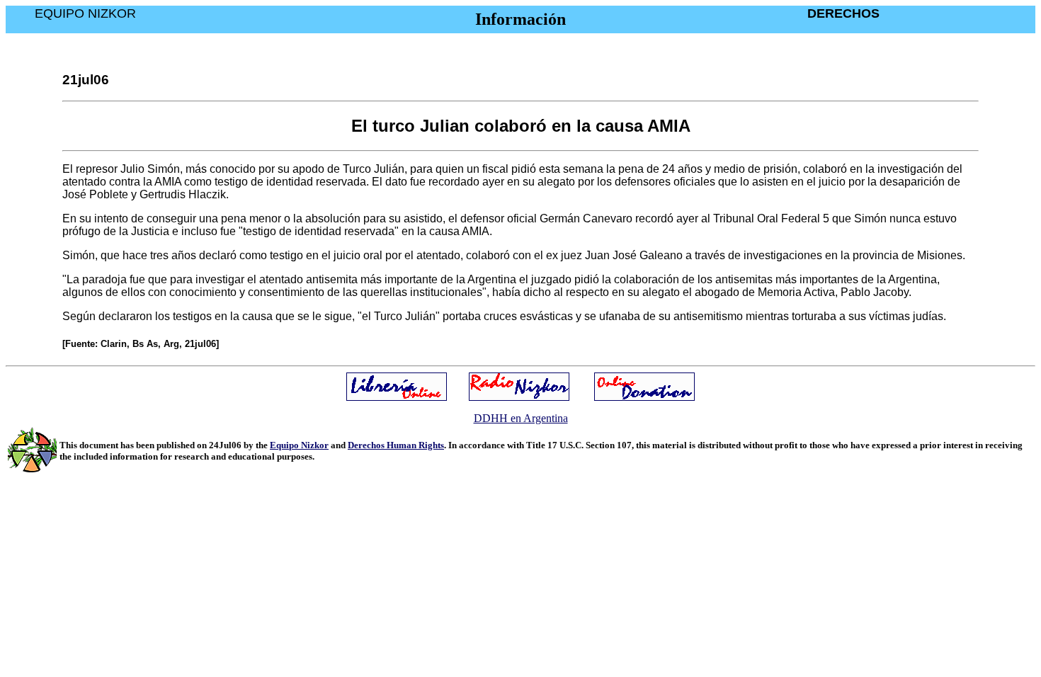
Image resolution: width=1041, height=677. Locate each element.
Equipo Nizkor (299, 445)
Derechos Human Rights (396, 445)
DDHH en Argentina (521, 418)
